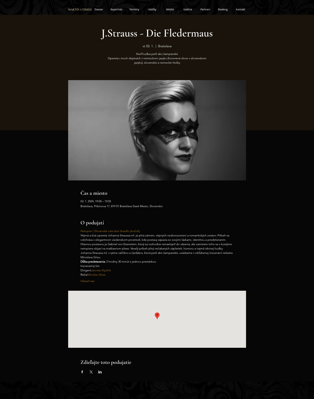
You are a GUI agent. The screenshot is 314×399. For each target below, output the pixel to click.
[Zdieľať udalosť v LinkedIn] (100, 371)
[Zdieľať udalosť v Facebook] (82, 371)
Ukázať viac (87, 281)
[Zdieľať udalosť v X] (91, 371)
